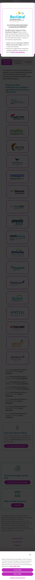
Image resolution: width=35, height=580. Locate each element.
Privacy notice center (15, 566)
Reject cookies (17, 574)
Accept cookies (17, 570)
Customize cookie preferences (17, 577)
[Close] (30, 555)
